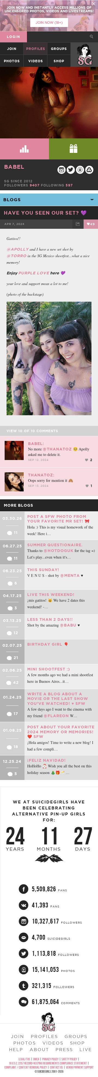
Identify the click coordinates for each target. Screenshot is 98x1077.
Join (11, 49)
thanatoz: (41, 475)
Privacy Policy (50, 1059)
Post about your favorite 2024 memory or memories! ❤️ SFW (60, 732)
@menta (70, 575)
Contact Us (56, 1067)
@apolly (18, 249)
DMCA (36, 1059)
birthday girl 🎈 (48, 644)
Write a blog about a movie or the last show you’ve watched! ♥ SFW (57, 699)
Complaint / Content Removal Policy (25, 1067)
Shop (59, 61)
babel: (36, 443)
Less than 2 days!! (50, 619)
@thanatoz (57, 449)
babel (14, 167)
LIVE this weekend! (51, 594)
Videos (35, 61)
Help (16, 1049)
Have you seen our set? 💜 (45, 212)
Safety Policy (69, 1059)
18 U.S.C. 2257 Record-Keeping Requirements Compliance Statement (48, 1063)
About (39, 1049)
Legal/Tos (24, 1059)
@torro (16, 256)
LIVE (85, 1049)
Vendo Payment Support (80, 1067)
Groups (59, 49)
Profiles (35, 49)
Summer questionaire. (55, 545)
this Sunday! (43, 570)
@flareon (56, 716)
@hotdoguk (59, 550)
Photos (12, 61)
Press (64, 1049)
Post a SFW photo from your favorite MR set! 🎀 (58, 519)
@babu (68, 625)
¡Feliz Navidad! (46, 760)
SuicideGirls (85, 49)
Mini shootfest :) (48, 669)
